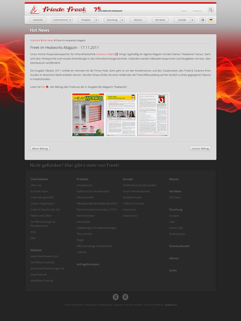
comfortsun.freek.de (42, 262)
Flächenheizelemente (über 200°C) (97, 209)
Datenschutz (130, 215)
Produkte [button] (86, 19)
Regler (80, 240)
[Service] (203, 19)
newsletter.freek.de (41, 280)
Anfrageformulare (88, 264)
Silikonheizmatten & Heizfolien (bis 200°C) (97, 203)
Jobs (32, 238)
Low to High (176, 228)
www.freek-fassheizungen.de (47, 268)
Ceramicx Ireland (105, 54)
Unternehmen (39, 179)
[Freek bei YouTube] (125, 297)
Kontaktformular (132, 197)
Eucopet (174, 215)
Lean (172, 222)
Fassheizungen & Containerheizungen (96, 228)
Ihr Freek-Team (39, 191)
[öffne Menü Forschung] (122, 19)
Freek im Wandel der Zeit (45, 209)
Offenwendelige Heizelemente (94, 246)
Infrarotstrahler (85, 197)
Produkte (82, 179)
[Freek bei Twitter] (116, 297)
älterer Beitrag (40, 148)
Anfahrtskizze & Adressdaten (139, 185)
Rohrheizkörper (86, 215)
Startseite (35, 40)
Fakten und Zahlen (41, 215)
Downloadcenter (179, 246)
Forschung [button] (112, 19)
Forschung (175, 209)
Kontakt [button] (182, 19)
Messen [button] (138, 19)
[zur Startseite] (79, 13)
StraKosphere (177, 234)
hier (43, 86)
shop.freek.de (38, 274)
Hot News (48, 40)
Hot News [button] (160, 19)
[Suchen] (211, 9)
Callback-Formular (133, 203)
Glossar (184, 11)
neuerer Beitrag (200, 148)
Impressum (197, 11)
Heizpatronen (85, 185)
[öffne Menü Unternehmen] (70, 19)
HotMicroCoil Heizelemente (93, 191)
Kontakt (128, 179)
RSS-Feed (175, 197)
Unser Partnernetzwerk (136, 191)
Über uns (35, 185)
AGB (33, 232)
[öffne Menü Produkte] (96, 19)
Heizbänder (83, 222)
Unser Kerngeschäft (41, 197)
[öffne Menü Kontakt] (192, 19)
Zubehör (82, 252)
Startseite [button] (38, 19)
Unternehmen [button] (60, 19)
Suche (173, 270)
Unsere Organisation (42, 203)
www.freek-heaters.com (44, 256)
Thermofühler (85, 234)
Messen (174, 179)
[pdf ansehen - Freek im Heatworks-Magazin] (120, 115)
